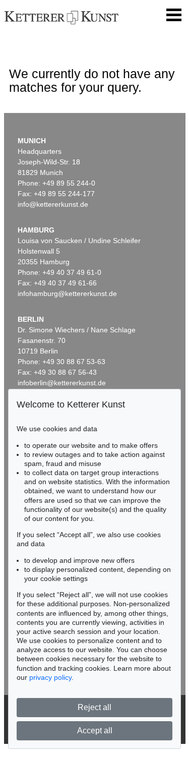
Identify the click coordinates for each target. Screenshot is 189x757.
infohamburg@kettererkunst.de (67, 293)
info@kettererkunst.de (53, 204)
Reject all (94, 707)
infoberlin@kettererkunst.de (62, 383)
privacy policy (50, 677)
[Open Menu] (173, 15)
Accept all (94, 730)
